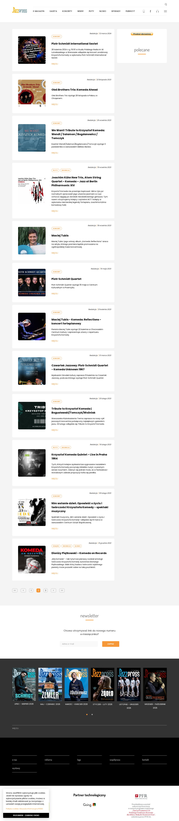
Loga (79, 759)
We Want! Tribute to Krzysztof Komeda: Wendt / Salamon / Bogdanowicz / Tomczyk (78, 134)
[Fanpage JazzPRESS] (150, 11)
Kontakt (145, 759)
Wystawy (16, 768)
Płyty (91, 11)
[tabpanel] (24, 688)
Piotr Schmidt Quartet (66, 279)
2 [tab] (92, 714)
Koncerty (67, 11)
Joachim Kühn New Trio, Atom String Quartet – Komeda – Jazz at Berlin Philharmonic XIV (76, 181)
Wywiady (115, 11)
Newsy (80, 11)
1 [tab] (87, 714)
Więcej (54, 64)
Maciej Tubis (60, 235)
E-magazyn (38, 11)
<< (15, 590)
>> (62, 590)
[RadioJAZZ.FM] (157, 11)
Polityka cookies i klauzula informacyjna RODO (24, 809)
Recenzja (66, 170)
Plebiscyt (130, 11)
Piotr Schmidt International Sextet (74, 43)
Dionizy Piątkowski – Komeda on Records (79, 553)
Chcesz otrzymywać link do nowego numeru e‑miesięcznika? (89, 632)
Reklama (48, 759)
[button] (166, 4)
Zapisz (110, 644)
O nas (14, 759)
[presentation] (22, 10)
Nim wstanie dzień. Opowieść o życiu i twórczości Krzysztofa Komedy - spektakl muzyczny (79, 507)
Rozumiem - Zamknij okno (26, 815)
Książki (56, 546)
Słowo (102, 11)
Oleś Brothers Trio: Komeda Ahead (74, 89)
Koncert (56, 36)
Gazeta (53, 11)
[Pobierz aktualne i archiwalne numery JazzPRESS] (144, 11)
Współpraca (115, 759)
